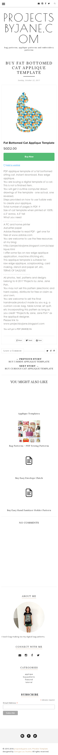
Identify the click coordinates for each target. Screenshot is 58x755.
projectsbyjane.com (29, 28)
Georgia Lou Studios (23, 751)
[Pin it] (54, 351)
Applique (29, 674)
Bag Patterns (29, 677)
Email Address (10, 703)
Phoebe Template (40, 748)
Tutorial (29, 682)
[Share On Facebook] (51, 351)
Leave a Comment (13, 351)
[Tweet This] (47, 351)
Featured (29, 679)
